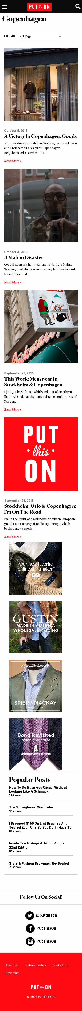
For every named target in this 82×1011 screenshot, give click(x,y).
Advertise (12, 973)
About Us (11, 965)
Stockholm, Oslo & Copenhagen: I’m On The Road (40, 509)
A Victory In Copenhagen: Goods (40, 136)
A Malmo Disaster (23, 257)
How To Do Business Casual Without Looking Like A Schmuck (38, 789)
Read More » (12, 161)
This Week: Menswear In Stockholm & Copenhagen (33, 382)
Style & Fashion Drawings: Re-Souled (39, 863)
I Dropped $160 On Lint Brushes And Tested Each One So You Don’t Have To (40, 825)
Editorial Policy (35, 965)
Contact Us (60, 965)
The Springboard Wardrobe (31, 807)
